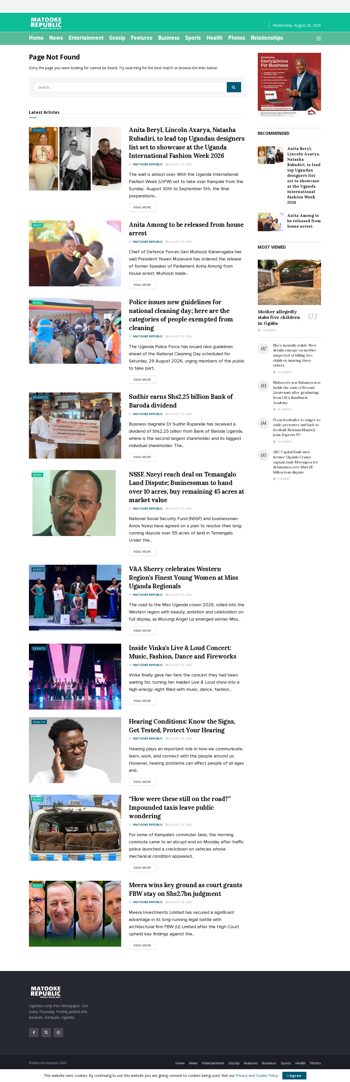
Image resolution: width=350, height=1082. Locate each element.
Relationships (267, 38)
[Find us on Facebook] (34, 1032)
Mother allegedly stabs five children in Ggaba (279, 317)
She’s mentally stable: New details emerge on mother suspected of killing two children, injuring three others (294, 355)
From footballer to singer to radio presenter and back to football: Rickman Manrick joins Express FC (297, 427)
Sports (193, 38)
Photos (236, 38)
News (56, 38)
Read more (145, 207)
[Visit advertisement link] (289, 85)
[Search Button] (234, 87)
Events (39, 130)
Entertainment (86, 38)
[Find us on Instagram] (58, 1032)
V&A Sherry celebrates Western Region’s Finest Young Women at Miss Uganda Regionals (183, 577)
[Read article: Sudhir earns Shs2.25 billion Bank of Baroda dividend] (75, 425)
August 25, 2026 (180, 164)
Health (215, 38)
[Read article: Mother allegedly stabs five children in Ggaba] (289, 282)
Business (169, 38)
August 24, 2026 (180, 738)
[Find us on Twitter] (46, 1032)
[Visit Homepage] (47, 23)
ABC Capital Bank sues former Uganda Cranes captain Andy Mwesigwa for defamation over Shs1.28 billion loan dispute (295, 462)
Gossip (117, 38)
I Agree (294, 1075)
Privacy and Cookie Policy (257, 1075)
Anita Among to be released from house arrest (304, 221)
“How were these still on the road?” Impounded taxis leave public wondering (179, 807)
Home (36, 38)
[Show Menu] (318, 38)
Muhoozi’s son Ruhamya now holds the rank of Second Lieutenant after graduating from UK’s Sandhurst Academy (297, 392)
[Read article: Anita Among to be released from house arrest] (75, 253)
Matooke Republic (148, 164)
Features (141, 38)
